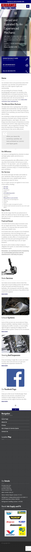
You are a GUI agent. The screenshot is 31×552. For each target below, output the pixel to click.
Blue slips (6, 188)
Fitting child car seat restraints (11, 198)
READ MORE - (5, 294)
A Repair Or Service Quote (10, 428)
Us (4, 422)
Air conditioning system (9, 193)
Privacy (4, 425)
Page (5, 419)
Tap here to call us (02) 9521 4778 (15, 1)
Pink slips (6, 186)
